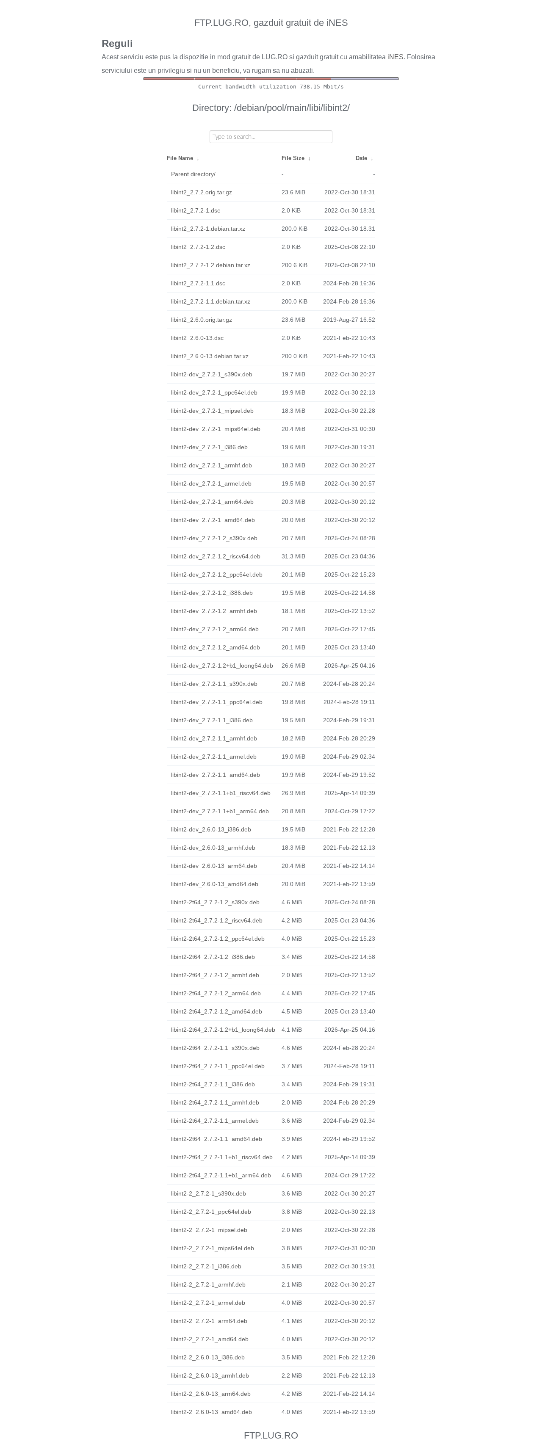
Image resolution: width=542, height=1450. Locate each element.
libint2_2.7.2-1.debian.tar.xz (208, 228)
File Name (180, 158)
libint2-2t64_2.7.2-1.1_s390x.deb (215, 1047)
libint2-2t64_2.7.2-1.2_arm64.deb (216, 993)
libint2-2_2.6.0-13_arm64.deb (211, 1393)
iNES (395, 57)
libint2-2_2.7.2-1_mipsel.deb (209, 1229)
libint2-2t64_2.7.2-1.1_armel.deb (215, 1120)
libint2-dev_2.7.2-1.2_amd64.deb (215, 647)
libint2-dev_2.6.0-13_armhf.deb (213, 847)
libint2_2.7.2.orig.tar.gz (201, 192)
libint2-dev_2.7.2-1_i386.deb (209, 447)
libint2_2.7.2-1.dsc (195, 210)
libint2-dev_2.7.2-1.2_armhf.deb (214, 611)
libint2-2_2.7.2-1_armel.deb (208, 1302)
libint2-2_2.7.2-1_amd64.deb (210, 1339)
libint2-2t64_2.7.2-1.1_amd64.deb (216, 1138)
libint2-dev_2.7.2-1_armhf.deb (211, 465)
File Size (293, 158)
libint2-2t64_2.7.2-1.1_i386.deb (213, 1084)
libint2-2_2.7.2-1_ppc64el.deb (211, 1211)
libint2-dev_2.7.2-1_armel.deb (211, 483)
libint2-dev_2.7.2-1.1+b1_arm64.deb (220, 811)
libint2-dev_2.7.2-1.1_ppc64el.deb (217, 702)
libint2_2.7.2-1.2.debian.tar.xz (210, 265)
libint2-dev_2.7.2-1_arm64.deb (212, 501)
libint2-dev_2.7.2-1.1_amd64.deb (215, 774)
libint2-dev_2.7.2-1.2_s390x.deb (214, 538)
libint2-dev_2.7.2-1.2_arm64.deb (215, 629)
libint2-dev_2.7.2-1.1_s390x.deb (214, 683)
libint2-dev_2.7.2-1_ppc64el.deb (214, 392)
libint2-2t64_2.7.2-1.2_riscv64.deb (217, 920)
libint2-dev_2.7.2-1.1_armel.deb (214, 756)
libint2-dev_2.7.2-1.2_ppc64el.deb (217, 574)
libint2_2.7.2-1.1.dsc (198, 283)
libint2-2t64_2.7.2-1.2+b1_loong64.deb (223, 1029)
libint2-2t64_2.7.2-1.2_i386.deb (213, 956)
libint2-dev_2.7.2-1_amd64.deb (213, 519)
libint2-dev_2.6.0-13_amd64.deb (214, 884)
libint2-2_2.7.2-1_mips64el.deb (212, 1248)
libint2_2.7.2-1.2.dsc (198, 246)
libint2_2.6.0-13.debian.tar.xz (210, 356)
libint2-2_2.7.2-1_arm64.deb (209, 1320)
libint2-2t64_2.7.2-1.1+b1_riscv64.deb (222, 1157)
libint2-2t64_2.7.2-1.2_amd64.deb (216, 1011)
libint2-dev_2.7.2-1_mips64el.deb (215, 428)
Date (361, 158)
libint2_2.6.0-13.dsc (197, 337)
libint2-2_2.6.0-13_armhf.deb (210, 1375)
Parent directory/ (193, 174)
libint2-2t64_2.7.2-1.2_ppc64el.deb (218, 938)
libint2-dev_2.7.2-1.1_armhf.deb (214, 738)
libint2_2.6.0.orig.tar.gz (201, 319)
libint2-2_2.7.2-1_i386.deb (206, 1266)
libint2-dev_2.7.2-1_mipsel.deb (212, 410)
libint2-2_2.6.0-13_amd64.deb (211, 1412)
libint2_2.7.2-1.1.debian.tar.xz (210, 301)
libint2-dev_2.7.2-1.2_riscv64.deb (215, 556)
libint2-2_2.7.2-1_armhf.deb (208, 1284)
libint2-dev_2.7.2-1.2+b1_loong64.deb (222, 665)
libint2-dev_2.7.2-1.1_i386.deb (212, 720)
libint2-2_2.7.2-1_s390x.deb (208, 1193)
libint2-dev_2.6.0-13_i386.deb (211, 829)
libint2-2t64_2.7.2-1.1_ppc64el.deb (218, 1066)
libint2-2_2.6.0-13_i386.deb (208, 1357)
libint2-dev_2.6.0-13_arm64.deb (214, 865)
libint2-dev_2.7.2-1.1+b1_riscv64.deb (221, 793)
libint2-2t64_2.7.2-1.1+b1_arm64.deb (221, 1175)
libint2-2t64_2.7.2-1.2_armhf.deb (215, 975)
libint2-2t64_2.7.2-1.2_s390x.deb (215, 902)
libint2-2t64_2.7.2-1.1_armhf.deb (215, 1102)
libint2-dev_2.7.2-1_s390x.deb (211, 374)
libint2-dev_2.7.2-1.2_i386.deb (212, 592)
